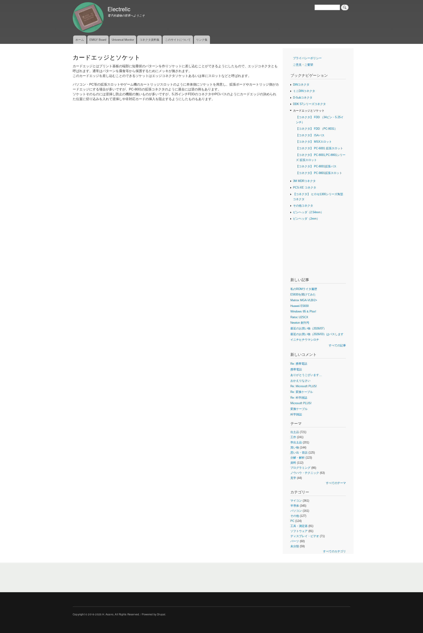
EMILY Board (97, 39)
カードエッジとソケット (309, 110)
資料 (293, 462)
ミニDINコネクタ (304, 91)
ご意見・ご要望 (303, 64)
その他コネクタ (303, 205)
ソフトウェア (299, 531)
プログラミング (300, 467)
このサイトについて (178, 39)
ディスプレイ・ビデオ (304, 536)
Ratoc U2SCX (299, 317)
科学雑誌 (296, 414)
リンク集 (202, 39)
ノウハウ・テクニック (304, 472)
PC (292, 521)
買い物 (294, 447)
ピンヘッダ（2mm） (306, 218)
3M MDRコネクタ (304, 181)
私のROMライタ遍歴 (303, 289)
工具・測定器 (299, 526)
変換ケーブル (299, 409)
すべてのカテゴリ (334, 551)
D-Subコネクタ (302, 97)
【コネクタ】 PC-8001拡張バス (316, 166)
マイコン (296, 500)
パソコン (296, 510)
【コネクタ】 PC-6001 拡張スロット (319, 148)
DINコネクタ (301, 84)
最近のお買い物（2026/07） (308, 328)
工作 (293, 437)
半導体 (294, 505)
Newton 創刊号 (299, 322)
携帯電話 (296, 369)
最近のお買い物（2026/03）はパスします (316, 334)
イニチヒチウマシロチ (304, 339)
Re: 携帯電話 (298, 363)
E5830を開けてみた (303, 294)
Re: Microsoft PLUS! (303, 386)
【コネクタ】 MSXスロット (314, 141)
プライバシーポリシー (307, 58)
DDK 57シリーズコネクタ (309, 104)
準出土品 (296, 442)
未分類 (294, 546)
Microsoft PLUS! (301, 403)
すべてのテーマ (336, 483)
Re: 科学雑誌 (298, 397)
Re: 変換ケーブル (301, 392)
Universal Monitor (123, 39)
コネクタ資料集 (149, 39)
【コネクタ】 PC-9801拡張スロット (319, 173)
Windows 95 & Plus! (303, 311)
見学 (293, 478)
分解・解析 (297, 457)
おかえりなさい (300, 380)
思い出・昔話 (299, 452)
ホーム (79, 39)
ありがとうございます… (306, 375)
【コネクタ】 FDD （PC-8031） (316, 128)
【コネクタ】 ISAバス (310, 135)
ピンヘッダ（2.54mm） (308, 212)
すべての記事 (337, 345)
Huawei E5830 (299, 306)
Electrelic (119, 9)
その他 (294, 515)
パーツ (294, 541)
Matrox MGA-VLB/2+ (303, 300)
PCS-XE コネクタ (304, 187)
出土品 (294, 432)
